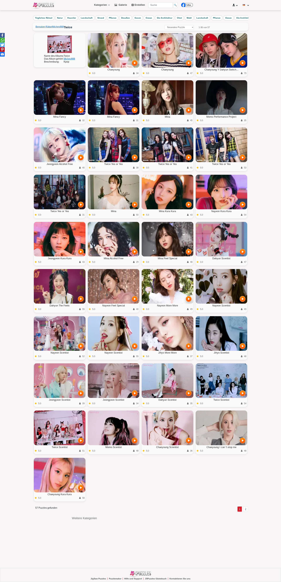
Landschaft (87, 18)
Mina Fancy (59, 116)
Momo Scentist (113, 447)
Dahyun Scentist (221, 258)
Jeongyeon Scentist (59, 399)
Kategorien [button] (101, 5)
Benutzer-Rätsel (44, 26)
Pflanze (112, 18)
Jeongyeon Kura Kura (59, 258)
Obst (179, 18)
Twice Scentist (221, 399)
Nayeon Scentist (221, 305)
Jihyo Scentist (221, 352)
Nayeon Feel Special (113, 305)
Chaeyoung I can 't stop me (221, 447)
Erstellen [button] (139, 5)
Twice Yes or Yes (113, 164)
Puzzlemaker (115, 578)
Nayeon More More (167, 305)
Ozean (149, 18)
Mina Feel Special (167, 258)
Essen (138, 18)
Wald (189, 18)
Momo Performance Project (221, 116)
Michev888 (58, 26)
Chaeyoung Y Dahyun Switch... (221, 69)
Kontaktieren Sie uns (179, 578)
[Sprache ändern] (246, 5)
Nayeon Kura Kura (221, 211)
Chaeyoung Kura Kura (60, 494)
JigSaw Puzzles (98, 578)
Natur (60, 18)
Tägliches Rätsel (43, 18)
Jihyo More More (167, 352)
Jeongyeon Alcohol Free (60, 164)
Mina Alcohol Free (113, 258)
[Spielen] (135, 63)
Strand (100, 18)
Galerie (122, 5)
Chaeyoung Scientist (167, 447)
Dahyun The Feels (60, 305)
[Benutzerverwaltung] (235, 5)
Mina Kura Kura (167, 211)
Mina (167, 116)
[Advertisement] (196, 537)
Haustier (71, 18)
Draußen (125, 18)
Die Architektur (164, 18)
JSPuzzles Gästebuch (156, 578)
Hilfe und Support (133, 578)
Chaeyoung (113, 69)
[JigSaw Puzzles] (43, 5)
